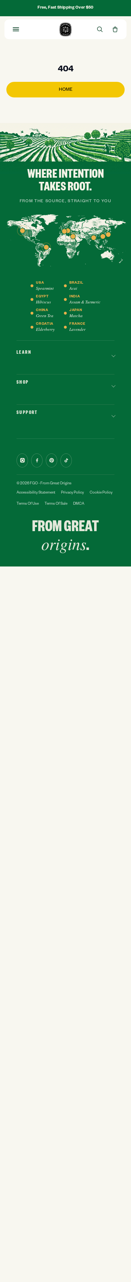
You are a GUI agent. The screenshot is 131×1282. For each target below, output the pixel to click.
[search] (100, 29)
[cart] (115, 29)
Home (65, 90)
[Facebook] (37, 460)
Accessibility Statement (36, 493)
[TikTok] (66, 460)
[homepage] (65, 29)
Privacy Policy (72, 493)
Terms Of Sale (56, 504)
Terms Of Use (28, 504)
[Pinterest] (51, 460)
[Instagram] (22, 460)
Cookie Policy (101, 493)
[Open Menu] (16, 29)
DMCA (78, 504)
